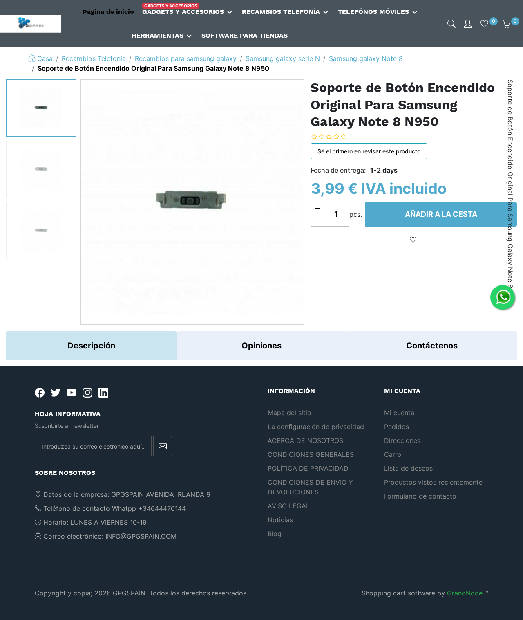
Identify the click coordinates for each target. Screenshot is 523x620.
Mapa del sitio (289, 413)
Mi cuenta (399, 413)
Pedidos (396, 426)
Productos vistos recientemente (433, 482)
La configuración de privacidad (316, 426)
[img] (451, 24)
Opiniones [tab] (261, 345)
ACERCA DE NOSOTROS (305, 440)
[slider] (335, 136)
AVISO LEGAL (289, 506)
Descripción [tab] (91, 345)
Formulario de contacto (420, 496)
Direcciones (402, 440)
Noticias (280, 520)
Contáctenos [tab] (432, 345)
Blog (275, 534)
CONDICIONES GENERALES (311, 454)
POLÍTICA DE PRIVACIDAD (308, 468)
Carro (393, 454)
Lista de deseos (408, 468)
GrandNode (465, 593)
